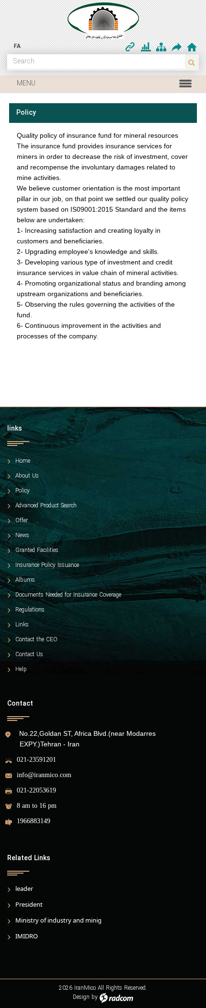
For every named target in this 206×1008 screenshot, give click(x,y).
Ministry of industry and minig (58, 920)
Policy (22, 491)
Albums (25, 580)
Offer (21, 520)
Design (81, 997)
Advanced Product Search (46, 506)
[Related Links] (130, 47)
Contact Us (29, 654)
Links (22, 625)
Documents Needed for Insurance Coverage (68, 595)
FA (17, 46)
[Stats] (146, 47)
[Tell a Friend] (176, 46)
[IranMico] (103, 20)
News (22, 535)
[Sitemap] (161, 47)
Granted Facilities (36, 550)
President (29, 904)
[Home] (192, 47)
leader (24, 888)
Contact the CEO (36, 640)
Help (21, 669)
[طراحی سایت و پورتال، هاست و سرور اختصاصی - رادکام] (116, 997)
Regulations (30, 610)
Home (22, 461)
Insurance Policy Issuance (47, 565)
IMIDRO (26, 936)
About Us (27, 476)
